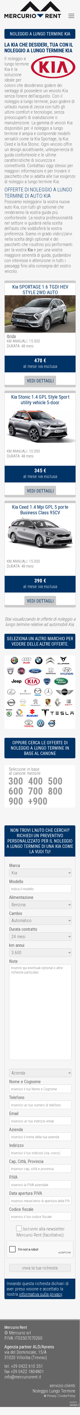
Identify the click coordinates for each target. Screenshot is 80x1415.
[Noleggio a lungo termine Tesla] (57, 713)
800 (55, 791)
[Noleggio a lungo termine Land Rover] (61, 682)
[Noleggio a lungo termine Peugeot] (35, 702)
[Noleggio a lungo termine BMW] (39, 661)
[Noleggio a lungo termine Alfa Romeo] (14, 661)
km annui (16, 945)
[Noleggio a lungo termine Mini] (65, 692)
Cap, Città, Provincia (26, 1161)
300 (15, 781)
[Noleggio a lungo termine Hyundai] (66, 671)
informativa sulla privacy (40, 1294)
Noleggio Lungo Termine (54, 1391)
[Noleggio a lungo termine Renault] (58, 702)
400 (35, 781)
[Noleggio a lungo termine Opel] (23, 702)
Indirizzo (16, 1145)
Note (13, 961)
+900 (37, 801)
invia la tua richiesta (40, 1268)
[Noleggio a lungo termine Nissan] (11, 702)
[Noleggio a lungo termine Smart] (19, 713)
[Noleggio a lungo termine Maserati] (25, 692)
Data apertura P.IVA (25, 1193)
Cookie (63, 1396)
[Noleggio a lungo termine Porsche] (48, 702)
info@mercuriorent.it (22, 1377)
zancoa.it (74, 1405)
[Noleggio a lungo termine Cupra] (63, 661)
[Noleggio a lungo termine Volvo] (52, 723)
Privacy (51, 1396)
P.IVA (13, 1177)
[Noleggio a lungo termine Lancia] (47, 682)
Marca (14, 865)
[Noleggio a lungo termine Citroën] (50, 661)
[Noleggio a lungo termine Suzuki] (32, 713)
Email (13, 1113)
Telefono (16, 1097)
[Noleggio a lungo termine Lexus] (11, 692)
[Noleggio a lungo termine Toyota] (28, 723)
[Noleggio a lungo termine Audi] (26, 661)
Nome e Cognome (25, 1081)
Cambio (15, 913)
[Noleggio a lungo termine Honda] (51, 671)
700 (35, 791)
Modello (16, 881)
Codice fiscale (21, 1209)
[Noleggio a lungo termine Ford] (35, 671)
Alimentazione (21, 897)
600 (15, 791)
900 (15, 801)
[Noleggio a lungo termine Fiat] (21, 671)
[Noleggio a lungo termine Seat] (68, 702)
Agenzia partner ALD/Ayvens (29, 1346)
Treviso (39, 1357)
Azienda (16, 1129)
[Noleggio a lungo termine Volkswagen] (40, 723)
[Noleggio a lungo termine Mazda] (38, 692)
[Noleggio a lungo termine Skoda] (9, 713)
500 (55, 781)
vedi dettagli (40, 380)
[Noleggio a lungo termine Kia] (32, 682)
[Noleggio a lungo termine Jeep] (16, 682)
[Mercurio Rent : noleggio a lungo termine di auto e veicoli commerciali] (32, 3)
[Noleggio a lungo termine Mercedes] (48, 692)
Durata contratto (23, 929)
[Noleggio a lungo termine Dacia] (11, 671)
